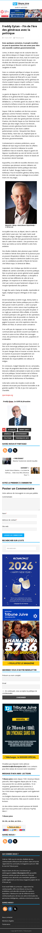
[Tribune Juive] (21, 6)
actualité (11, 430)
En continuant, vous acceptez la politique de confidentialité (19, 692)
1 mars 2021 (8, 38)
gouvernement (21, 434)
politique (7, 438)
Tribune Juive (19, 38)
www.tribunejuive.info (20, 873)
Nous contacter (7, 917)
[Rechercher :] (21, 548)
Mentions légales (8, 921)
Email (4, 683)
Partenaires (6, 924)
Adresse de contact (9, 520)
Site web (5, 526)
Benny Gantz (24, 430)
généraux (7, 434)
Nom (4, 513)
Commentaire (7, 497)
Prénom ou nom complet (11, 675)
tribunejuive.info (22, 438)
